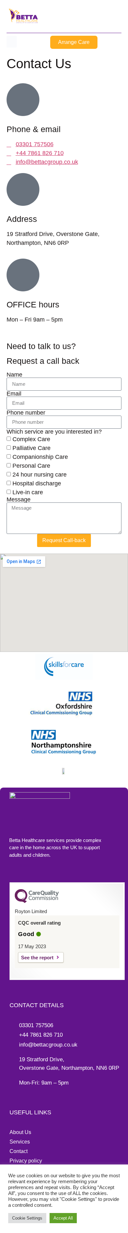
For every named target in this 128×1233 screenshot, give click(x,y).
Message (19, 499)
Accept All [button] (63, 1218)
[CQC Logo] (37, 901)
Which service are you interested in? (54, 432)
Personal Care (31, 465)
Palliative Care (31, 448)
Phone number (26, 413)
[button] (12, 42)
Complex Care (31, 439)
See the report (37, 957)
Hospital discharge (36, 483)
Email (14, 394)
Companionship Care (40, 457)
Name (14, 375)
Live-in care (27, 492)
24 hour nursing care (39, 474)
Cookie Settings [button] (27, 1218)
